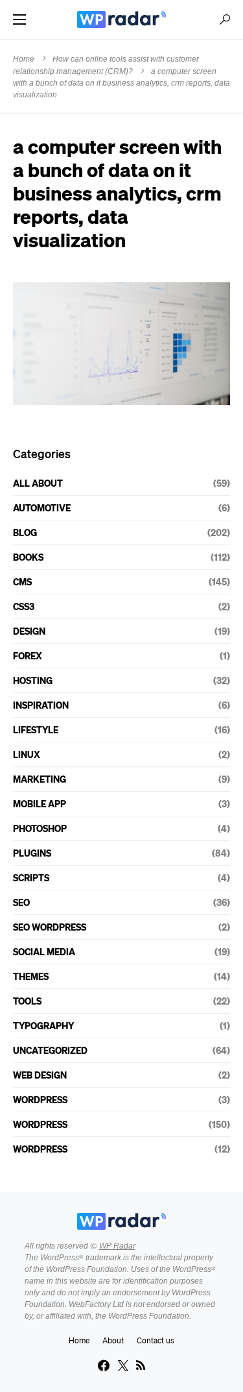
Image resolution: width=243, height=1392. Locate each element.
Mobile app (39, 803)
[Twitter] (123, 1365)
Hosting (32, 680)
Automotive (42, 507)
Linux (26, 754)
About (113, 1340)
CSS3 (23, 606)
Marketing (39, 779)
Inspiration (41, 705)
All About (38, 483)
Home (23, 59)
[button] (19, 19)
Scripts (31, 877)
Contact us (155, 1340)
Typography (43, 1025)
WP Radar (117, 1246)
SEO (21, 902)
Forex (27, 655)
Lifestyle (35, 729)
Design (29, 631)
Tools (27, 1001)
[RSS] (140, 1365)
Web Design (40, 1075)
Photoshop (40, 828)
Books (28, 557)
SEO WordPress (49, 927)
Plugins (32, 853)
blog (25, 532)
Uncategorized (50, 1050)
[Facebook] (104, 1365)
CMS (22, 581)
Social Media (44, 951)
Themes (31, 976)
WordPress (40, 1099)
